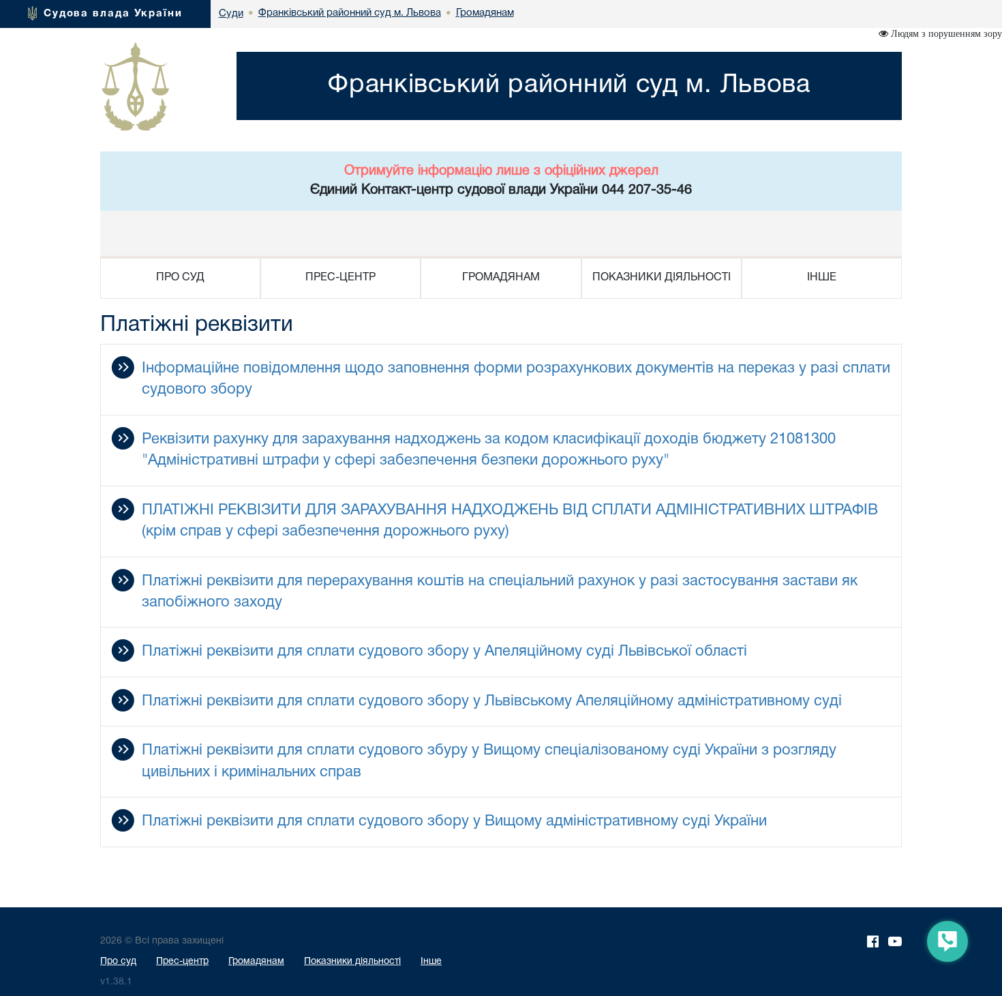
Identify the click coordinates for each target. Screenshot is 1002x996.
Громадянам (256, 961)
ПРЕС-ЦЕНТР (340, 277)
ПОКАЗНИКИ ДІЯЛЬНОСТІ (661, 277)
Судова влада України (113, 13)
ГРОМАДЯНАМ (501, 277)
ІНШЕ (821, 277)
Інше (431, 961)
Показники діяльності (352, 961)
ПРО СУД (180, 277)
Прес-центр (182, 961)
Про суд (118, 961)
